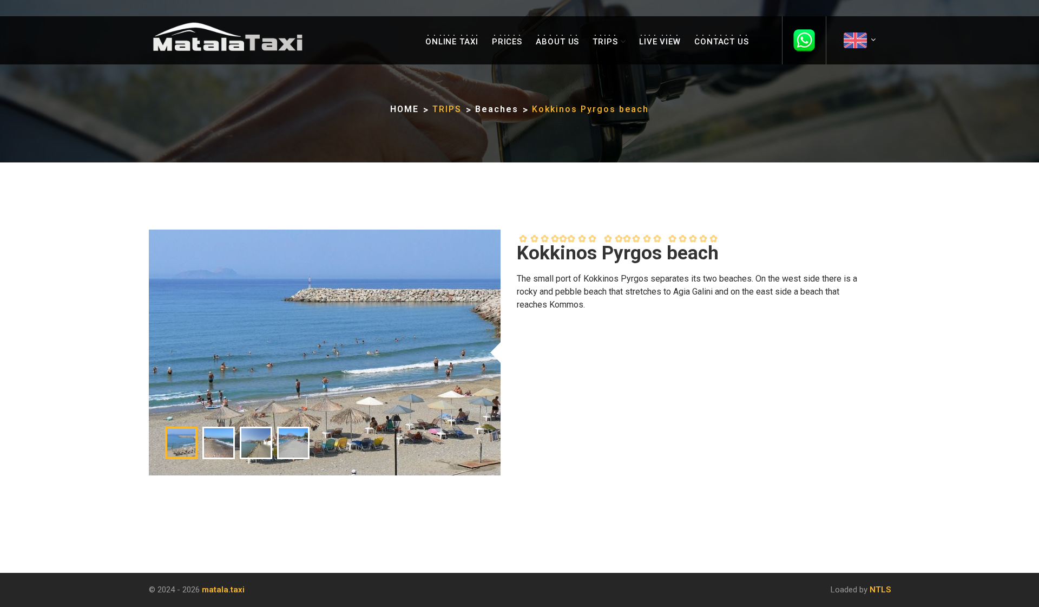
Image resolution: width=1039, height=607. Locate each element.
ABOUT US (557, 42)
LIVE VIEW (660, 42)
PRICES (507, 42)
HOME (404, 109)
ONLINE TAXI (451, 42)
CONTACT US (721, 42)
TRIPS (605, 42)
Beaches (496, 109)
